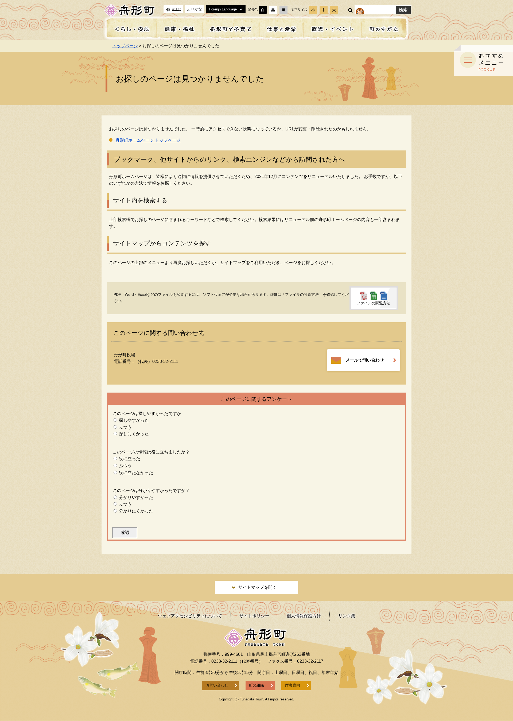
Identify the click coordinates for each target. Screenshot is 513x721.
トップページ (125, 46)
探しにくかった (134, 434)
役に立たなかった (136, 472)
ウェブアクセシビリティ (190, 616)
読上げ (176, 9)
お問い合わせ (217, 685)
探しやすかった (134, 420)
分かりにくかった (136, 511)
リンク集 (346, 616)
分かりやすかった (136, 497)
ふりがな (194, 9)
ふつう (125, 427)
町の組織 (256, 685)
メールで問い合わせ (364, 360)
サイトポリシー (254, 616)
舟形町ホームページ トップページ (148, 140)
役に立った (129, 458)
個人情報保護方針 (304, 616)
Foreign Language (223, 9)
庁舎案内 (292, 685)
